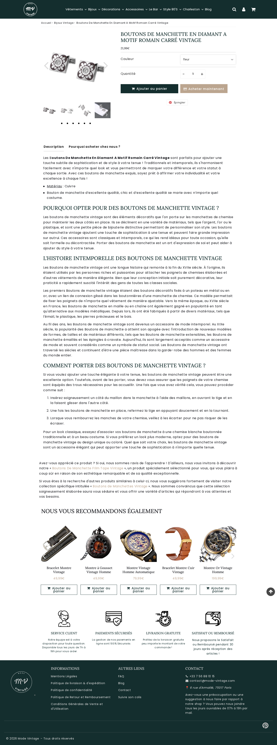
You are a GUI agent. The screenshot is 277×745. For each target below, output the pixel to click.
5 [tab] (84, 123)
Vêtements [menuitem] (74, 9)
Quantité (128, 73)
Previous (46, 65)
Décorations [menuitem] (111, 9)
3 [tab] (73, 123)
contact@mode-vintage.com (212, 681)
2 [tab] (67, 123)
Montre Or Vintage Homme (218, 570)
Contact (124, 690)
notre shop (193, 704)
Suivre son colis (130, 697)
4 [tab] (79, 123)
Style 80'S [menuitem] (170, 9)
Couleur (127, 59)
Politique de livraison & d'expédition (78, 683)
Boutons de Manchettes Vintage (120, 486)
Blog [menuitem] (208, 9)
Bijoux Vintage (63, 23)
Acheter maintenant (206, 89)
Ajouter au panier (61, 589)
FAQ (121, 676)
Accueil (46, 23)
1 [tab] (62, 123)
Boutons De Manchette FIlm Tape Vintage (87, 468)
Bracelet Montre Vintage (59, 570)
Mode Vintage (28, 738)
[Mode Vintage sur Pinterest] (265, 727)
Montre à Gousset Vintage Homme (98, 570)
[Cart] (253, 9)
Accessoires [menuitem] (135, 9)
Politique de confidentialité (71, 690)
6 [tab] (90, 123)
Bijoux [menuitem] (92, 9)
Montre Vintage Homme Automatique (138, 570)
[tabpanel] (49, 110)
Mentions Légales (64, 676)
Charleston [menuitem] (191, 9)
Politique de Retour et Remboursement (81, 697)
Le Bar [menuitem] (153, 9)
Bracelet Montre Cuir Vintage (178, 570)
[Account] (243, 9)
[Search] (234, 9)
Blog (121, 683)
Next (106, 65)
